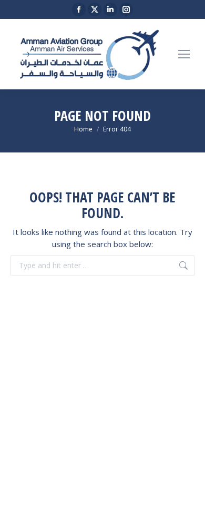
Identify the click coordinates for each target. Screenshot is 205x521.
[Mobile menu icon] (183, 54)
